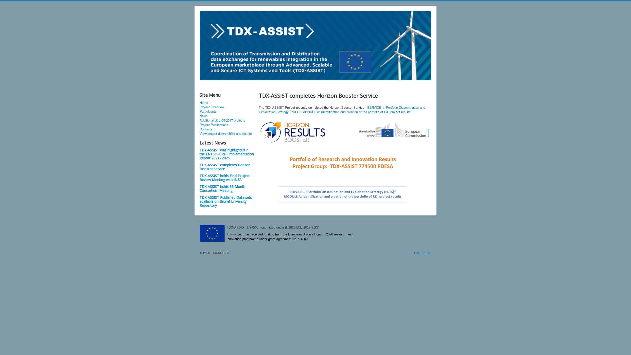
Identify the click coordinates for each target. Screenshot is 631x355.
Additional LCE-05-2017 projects (222, 120)
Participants (208, 111)
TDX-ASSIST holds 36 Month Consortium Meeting (222, 188)
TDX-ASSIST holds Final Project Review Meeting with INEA (225, 177)
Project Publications (214, 125)
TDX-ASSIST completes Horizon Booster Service (225, 166)
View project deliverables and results (226, 133)
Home (204, 102)
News (204, 116)
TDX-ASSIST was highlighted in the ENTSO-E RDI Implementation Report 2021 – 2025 (227, 154)
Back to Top (422, 252)
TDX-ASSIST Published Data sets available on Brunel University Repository (226, 201)
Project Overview (212, 107)
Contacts (206, 129)
